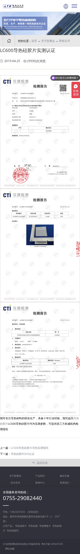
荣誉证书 (64, 41)
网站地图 (10, 548)
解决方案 (64, 475)
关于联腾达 (48, 41)
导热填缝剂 (12, 530)
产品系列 (40, 475)
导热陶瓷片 (45, 526)
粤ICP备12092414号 (52, 544)
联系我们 (64, 482)
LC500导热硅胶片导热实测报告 (30, 448)
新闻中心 (40, 482)
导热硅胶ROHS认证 (23, 454)
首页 (34, 41)
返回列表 (40, 463)
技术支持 (15, 482)
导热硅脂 (33, 526)
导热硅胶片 (21, 526)
